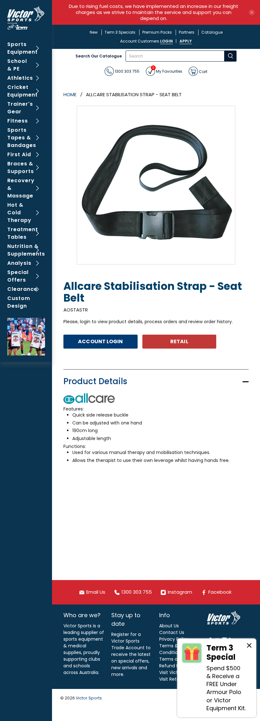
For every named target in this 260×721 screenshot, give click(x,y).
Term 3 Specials (120, 32)
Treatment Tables (22, 233)
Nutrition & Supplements (26, 250)
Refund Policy (174, 666)
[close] (252, 12)
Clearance (22, 289)
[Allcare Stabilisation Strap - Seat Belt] (156, 185)
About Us (169, 626)
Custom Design (18, 302)
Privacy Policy (174, 639)
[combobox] (175, 56)
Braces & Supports (20, 167)
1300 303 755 (127, 71)
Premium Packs (157, 32)
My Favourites (167, 70)
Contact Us (171, 632)
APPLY (185, 41)
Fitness (17, 120)
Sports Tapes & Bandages (21, 137)
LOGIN (166, 41)
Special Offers (18, 276)
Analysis (19, 263)
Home (69, 94)
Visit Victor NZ (174, 672)
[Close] (249, 646)
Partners (186, 32)
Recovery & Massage (21, 188)
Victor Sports (89, 698)
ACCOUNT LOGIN (100, 341)
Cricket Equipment (22, 90)
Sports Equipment (22, 48)
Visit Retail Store (176, 679)
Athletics (20, 78)
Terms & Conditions (171, 649)
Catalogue (212, 32)
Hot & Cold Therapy (19, 212)
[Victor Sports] (26, 18)
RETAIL (179, 341)
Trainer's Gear (20, 107)
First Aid (19, 154)
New (94, 32)
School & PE (17, 64)
